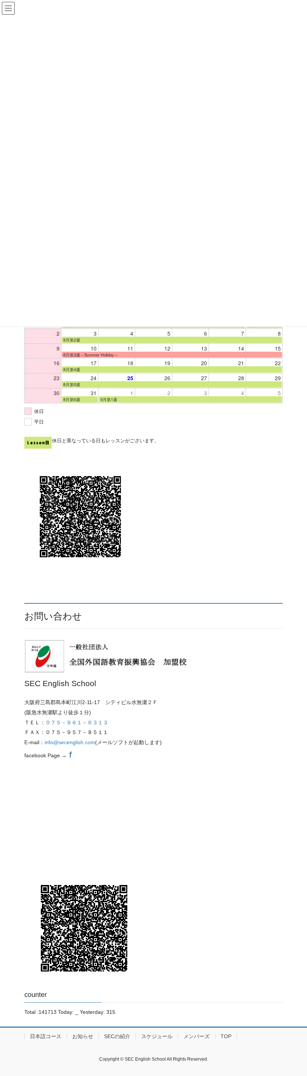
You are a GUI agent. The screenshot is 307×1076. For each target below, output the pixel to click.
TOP (226, 1036)
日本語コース (45, 1036)
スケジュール (157, 1036)
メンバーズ (196, 1036)
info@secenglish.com (70, 742)
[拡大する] (183, 649)
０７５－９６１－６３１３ (76, 722)
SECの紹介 (117, 1036)
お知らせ (82, 1036)
